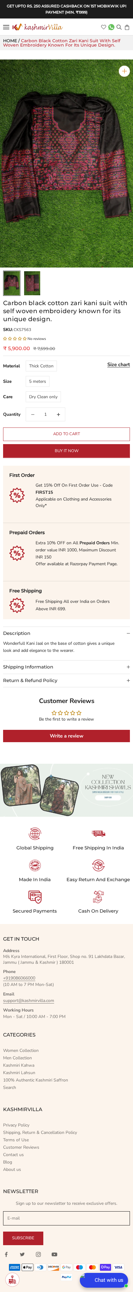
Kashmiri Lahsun (19, 1073)
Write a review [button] (67, 736)
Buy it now (67, 451)
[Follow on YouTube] (54, 1254)
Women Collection (21, 1050)
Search (9, 1087)
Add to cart (66, 434)
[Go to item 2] (32, 283)
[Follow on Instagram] (38, 1254)
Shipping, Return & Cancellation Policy (40, 1132)
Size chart (118, 364)
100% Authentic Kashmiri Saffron (35, 1080)
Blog (7, 1162)
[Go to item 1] (11, 283)
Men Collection (17, 1058)
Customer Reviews (21, 1147)
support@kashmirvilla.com (28, 1001)
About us (12, 1169)
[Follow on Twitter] (22, 1254)
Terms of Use (16, 1140)
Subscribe (23, 1238)
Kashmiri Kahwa (18, 1065)
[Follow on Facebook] (6, 1254)
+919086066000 (19, 978)
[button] (15, 338)
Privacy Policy (16, 1125)
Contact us (13, 1155)
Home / (12, 40)
